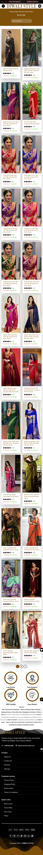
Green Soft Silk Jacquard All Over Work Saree (10, 652)
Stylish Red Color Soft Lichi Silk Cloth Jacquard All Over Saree (32, 389)
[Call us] (28, 836)
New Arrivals (8, 714)
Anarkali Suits (21, 719)
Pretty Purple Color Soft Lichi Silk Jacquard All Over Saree (31, 283)
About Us (7, 757)
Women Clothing (25, 709)
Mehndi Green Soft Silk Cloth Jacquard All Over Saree (31, 496)
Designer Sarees (37, 717)
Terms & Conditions (11, 792)
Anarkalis (27, 719)
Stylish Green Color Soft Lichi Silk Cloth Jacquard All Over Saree (11, 443)
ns (33, 725)
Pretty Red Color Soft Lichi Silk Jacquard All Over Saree (10, 176)
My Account (8, 804)
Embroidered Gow (27, 725)
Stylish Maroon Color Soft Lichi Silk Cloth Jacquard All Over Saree (10, 389)
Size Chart (8, 812)
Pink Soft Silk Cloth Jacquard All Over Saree (10, 495)
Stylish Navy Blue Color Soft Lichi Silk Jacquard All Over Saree (31, 336)
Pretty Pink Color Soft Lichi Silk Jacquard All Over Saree (31, 230)
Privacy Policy (9, 780)
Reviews (7, 765)
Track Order (8, 808)
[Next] (25, 666)
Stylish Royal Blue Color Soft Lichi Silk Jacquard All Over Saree (31, 443)
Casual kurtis (29, 722)
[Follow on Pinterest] (32, 836)
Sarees (14, 714)
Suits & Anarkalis (21, 714)
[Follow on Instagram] (14, 836)
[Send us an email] (25, 836)
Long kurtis (13, 722)
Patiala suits (34, 719)
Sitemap (21, 707)
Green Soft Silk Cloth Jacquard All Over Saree (10, 548)
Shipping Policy (9, 784)
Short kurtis (21, 722)
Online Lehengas (35, 709)
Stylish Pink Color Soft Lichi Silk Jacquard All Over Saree (10, 336)
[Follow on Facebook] (10, 836)
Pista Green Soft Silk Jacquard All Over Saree (10, 600)
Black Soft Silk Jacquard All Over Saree (10, 69)
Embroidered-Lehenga (15, 725)
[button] (3, 6)
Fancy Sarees (3, 719)
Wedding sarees (28, 717)
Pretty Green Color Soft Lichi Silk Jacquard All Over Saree (10, 283)
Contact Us (8, 761)
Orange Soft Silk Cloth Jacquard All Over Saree (32, 548)
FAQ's (6, 816)
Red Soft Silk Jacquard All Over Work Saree (31, 651)
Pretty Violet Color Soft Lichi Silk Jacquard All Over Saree (10, 230)
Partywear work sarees (18, 717)
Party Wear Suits (17, 712)
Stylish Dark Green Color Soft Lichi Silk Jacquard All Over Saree (32, 70)
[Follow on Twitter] (21, 836)
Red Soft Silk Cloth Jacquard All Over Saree (32, 122)
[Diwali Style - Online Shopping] (21, 6)
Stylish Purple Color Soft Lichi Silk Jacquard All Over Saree (10, 123)
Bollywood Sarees (6, 712)
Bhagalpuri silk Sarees (29, 712)
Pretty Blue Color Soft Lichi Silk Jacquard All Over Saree (31, 176)
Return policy (8, 788)
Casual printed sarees (6, 717)
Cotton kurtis (38, 722)
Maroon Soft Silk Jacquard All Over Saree (32, 600)
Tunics (8, 722)
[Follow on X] (18, 836)
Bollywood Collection (31, 714)
